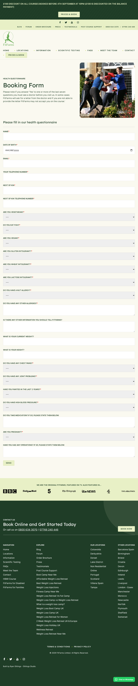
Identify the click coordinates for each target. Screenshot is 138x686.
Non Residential (98, 566)
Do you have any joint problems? (20, 376)
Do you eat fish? (11, 225)
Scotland (94, 579)
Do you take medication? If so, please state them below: (31, 415)
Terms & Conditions (58, 647)
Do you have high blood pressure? (20, 402)
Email (6, 158)
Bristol (121, 558)
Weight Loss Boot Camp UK (50, 608)
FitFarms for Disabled (14, 583)
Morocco (122, 596)
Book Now (126, 529)
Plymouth (122, 608)
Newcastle (123, 600)
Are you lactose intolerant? (18, 277)
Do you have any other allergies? (20, 303)
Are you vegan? (11, 238)
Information (43, 50)
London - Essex (125, 587)
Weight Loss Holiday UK (48, 625)
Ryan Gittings (15, 666)
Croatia (121, 562)
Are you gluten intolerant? (17, 251)
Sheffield (122, 612)
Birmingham (124, 553)
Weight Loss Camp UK (47, 612)
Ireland (121, 574)
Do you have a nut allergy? (17, 290)
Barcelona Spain (126, 549)
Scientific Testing (69, 50)
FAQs (90, 50)
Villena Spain (96, 583)
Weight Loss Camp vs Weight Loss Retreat (57, 600)
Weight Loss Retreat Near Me (50, 633)
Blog (19, 27)
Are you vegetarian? (13, 212)
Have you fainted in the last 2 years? (22, 389)
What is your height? (13, 350)
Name (6, 131)
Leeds (121, 579)
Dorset (93, 558)
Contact (130, 50)
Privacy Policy (82, 647)
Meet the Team (108, 50)
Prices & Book (69, 14)
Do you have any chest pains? (18, 363)
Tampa (93, 587)
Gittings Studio (29, 666)
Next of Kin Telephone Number (18, 198)
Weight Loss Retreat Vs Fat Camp (53, 596)
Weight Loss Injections (47, 587)
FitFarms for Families (13, 587)
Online (93, 570)
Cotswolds (95, 549)
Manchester (124, 591)
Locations (23, 50)
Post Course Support (91, 27)
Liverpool (122, 583)
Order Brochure (43, 27)
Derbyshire (95, 553)
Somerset (122, 617)
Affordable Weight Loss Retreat (52, 579)
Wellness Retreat (44, 629)
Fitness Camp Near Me (47, 591)
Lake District (96, 562)
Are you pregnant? (13, 432)
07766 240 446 (128, 27)
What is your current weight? (18, 336)
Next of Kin (9, 185)
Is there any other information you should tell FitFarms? (32, 320)
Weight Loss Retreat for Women (52, 617)
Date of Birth (10, 145)
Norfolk (121, 604)
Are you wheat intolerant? (17, 264)
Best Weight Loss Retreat (48, 583)
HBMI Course (9, 579)
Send (9, 463)
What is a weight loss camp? (50, 604)
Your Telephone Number (15, 172)
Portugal (94, 574)
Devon (121, 566)
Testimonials (70, 27)
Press (58, 27)
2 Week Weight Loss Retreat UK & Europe (56, 621)
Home (6, 50)
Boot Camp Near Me (46, 574)
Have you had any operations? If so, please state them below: (34, 445)
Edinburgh (123, 570)
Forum (29, 27)
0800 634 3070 (112, 27)
